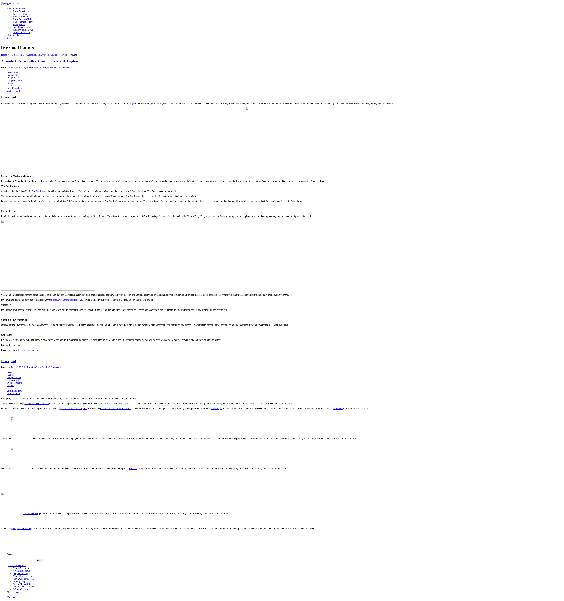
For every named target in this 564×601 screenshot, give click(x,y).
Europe (45, 67)
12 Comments (62, 67)
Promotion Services (16, 8)
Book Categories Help (23, 22)
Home (4, 55)
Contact (10, 40)
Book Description (21, 11)
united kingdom (14, 88)
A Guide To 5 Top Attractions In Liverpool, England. (34, 55)
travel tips (11, 85)
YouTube (133, 468)
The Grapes (216, 408)
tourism (10, 83)
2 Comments (55, 367)
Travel (53, 67)
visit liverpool (13, 91)
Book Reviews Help (22, 19)
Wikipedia (32, 350)
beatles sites (12, 72)
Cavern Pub (125, 408)
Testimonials (13, 35)
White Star (338, 408)
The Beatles (37, 191)
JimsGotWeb (33, 67)
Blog (9, 37)
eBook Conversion (21, 32)
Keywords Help (20, 16)
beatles (10, 372)
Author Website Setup (23, 30)
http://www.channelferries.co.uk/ (68, 300)
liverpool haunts (14, 80)
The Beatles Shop (31, 513)
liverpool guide (14, 77)
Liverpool (131, 103)
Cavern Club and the (110, 408)
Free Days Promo (21, 14)
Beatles (45, 367)
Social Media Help (21, 27)
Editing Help (19, 24)
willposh (19, 350)
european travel (14, 75)
